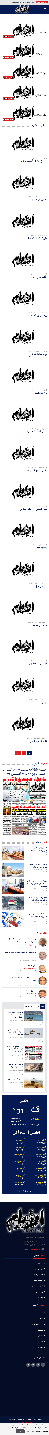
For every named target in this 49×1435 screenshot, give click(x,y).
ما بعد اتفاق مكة (39, 54)
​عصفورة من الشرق (39, 199)
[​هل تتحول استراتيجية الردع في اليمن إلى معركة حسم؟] (33, 1068)
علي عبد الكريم (7, 36)
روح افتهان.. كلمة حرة (38, 315)
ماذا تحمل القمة (41, 392)
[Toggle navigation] (44, 9)
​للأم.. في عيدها (40, 625)
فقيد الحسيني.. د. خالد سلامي (33, 509)
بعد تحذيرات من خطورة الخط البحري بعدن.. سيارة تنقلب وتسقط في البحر (15, 1014)
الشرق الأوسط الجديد (37, 431)
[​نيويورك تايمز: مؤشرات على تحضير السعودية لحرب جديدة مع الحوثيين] (33, 1033)
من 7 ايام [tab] (36, 1006)
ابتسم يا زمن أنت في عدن (36, 470)
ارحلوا (44, 702)
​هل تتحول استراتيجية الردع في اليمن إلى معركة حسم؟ (15, 1065)
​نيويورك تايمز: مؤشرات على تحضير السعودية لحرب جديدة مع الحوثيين (15, 1032)
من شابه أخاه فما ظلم (38, 354)
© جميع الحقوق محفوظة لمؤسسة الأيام (29, 1419)
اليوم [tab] (42, 1006)
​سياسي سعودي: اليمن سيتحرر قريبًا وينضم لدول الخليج (37, 898)
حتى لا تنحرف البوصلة (37, 238)
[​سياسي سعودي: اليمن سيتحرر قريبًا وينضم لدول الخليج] (13, 903)
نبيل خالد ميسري (30, 993)
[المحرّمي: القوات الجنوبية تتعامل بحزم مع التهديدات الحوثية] (13, 853)
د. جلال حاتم (32, 958)
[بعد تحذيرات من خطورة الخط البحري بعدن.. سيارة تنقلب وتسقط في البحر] (33, 1016)
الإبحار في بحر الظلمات (38, 663)
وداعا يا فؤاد (41, 547)
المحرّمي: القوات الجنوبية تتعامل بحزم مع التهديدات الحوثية (37, 849)
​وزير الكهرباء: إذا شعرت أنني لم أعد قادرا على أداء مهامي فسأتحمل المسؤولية (37, 883)
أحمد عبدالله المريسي (30, 968)
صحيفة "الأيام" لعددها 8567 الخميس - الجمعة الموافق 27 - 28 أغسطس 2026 (24, 772)
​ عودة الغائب (40, 95)
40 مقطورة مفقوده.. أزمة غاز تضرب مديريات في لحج (38, 865)
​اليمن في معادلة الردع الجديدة (15, 1079)
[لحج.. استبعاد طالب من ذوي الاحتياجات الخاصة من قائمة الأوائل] (13, 919)
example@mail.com (36, 1249)
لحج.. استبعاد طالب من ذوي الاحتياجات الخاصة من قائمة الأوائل (38, 916)
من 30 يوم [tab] (28, 1006)
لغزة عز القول (41, 586)
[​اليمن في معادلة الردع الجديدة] (33, 1083)
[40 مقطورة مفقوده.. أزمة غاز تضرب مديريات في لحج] (13, 870)
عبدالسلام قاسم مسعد (29, 945)
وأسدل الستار (39, 115)
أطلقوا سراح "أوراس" (36, 276)
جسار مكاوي (32, 983)
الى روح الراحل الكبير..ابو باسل (33, 160)
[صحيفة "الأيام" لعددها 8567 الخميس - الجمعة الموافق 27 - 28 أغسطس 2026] (24, 806)
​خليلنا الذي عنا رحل (38, 741)
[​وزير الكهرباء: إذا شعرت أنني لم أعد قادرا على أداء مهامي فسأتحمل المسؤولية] (13, 886)
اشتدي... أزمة (38, 32)
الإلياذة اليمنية (40, 73)
